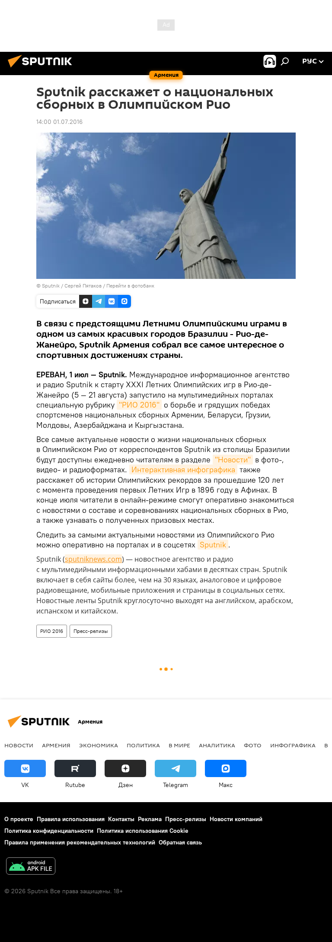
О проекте (18, 819)
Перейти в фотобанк (130, 285)
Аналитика (217, 745)
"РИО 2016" (139, 405)
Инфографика (293, 745)
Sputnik (213, 545)
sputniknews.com (93, 559)
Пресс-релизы (90, 631)
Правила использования (71, 819)
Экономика (98, 745)
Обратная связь (180, 842)
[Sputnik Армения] (42, 69)
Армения (56, 745)
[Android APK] (30, 867)
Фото (253, 745)
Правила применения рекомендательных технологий (79, 842)
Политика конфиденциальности (48, 831)
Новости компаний (236, 819)
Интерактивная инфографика (183, 469)
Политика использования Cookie (142, 831)
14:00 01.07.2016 (59, 122)
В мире (179, 745)
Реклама (150, 819)
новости (18, 745)
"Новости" (233, 460)
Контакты (121, 819)
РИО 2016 (51, 631)
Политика (143, 745)
